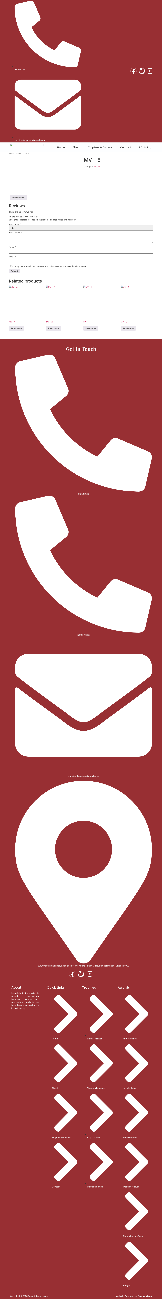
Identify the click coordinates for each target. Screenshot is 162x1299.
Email (12, 257)
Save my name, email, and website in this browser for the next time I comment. (49, 266)
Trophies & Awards (100, 147)
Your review (15, 232)
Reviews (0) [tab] (18, 197)
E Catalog (145, 147)
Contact (125, 147)
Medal (18, 153)
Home (61, 147)
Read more (16, 328)
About (76, 147)
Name (12, 247)
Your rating (15, 224)
